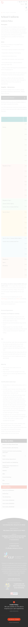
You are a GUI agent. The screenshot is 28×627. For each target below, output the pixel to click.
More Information (14, 611)
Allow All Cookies (14, 619)
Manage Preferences (14, 622)
